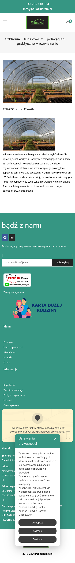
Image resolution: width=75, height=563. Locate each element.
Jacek (30, 109)
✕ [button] (55, 439)
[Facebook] (5, 237)
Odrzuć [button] (37, 530)
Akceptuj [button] (37, 522)
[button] (5, 22)
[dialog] (37, 490)
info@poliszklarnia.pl (37, 9)
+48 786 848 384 (37, 4)
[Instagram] (12, 237)
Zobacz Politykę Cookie (32, 507)
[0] (68, 22)
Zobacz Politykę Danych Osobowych (32, 512)
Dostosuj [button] (37, 539)
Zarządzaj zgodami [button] (13, 292)
